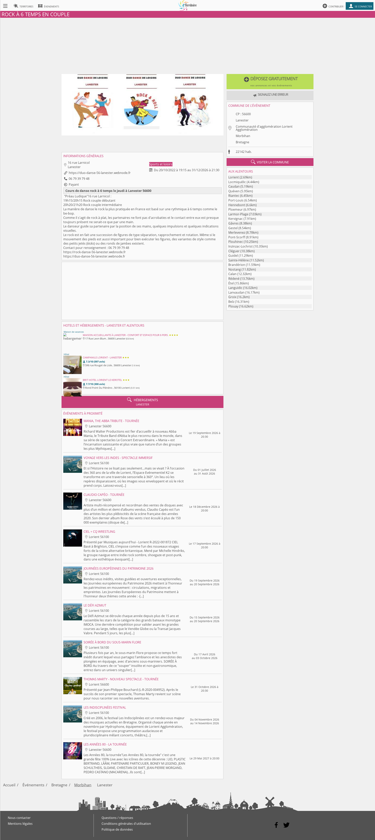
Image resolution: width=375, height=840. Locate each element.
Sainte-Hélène (238, 260)
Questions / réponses (117, 818)
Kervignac (235, 218)
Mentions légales (20, 823)
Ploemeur (235, 209)
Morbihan (243, 136)
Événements (33, 784)
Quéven (234, 191)
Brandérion (236, 265)
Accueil (9, 784)
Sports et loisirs (160, 164)
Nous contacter (19, 818)
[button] (270, 81)
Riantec (233, 195)
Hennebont (236, 205)
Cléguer (234, 251)
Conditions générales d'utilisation (126, 823)
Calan (232, 274)
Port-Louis (236, 200)
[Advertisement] (187, 45)
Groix (232, 297)
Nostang (234, 269)
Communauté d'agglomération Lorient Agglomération (264, 128)
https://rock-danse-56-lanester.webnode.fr (94, 252)
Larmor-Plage (238, 214)
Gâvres (233, 223)
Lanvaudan (236, 292)
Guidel (233, 255)
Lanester (242, 120)
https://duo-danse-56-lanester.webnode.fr (100, 173)
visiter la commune (270, 162)
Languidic (235, 288)
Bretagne (242, 142)
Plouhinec (235, 242)
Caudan (234, 186)
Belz (231, 301)
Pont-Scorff (236, 237)
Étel (231, 283)
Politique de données (117, 829)
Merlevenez (236, 232)
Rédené (233, 278)
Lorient (233, 177)
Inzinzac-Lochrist (240, 246)
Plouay (233, 306)
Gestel (233, 228)
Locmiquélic (237, 182)
